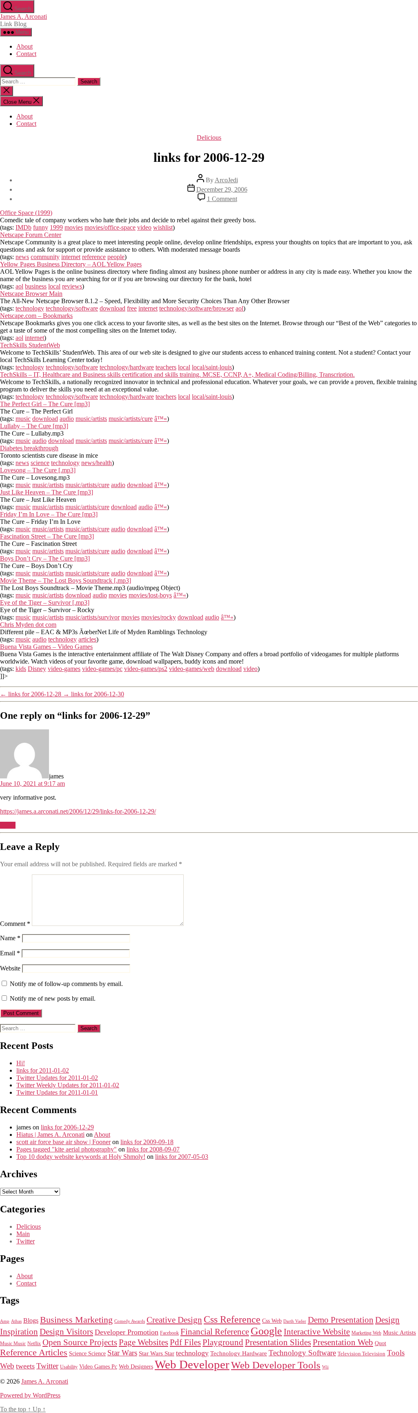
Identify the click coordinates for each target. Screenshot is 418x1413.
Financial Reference (214, 1332)
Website (10, 968)
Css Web (272, 1320)
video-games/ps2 (145, 668)
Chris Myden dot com (28, 624)
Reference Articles (33, 1352)
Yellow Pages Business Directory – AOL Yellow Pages (71, 264)
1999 (56, 227)
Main (23, 1233)
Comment (15, 923)
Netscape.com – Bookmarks (36, 315)
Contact (26, 53)
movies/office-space (110, 227)
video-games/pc (102, 668)
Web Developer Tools (275, 1365)
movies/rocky (158, 617)
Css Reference (232, 1319)
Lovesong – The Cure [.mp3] (38, 470)
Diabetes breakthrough (29, 448)
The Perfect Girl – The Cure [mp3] (45, 403)
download (112, 308)
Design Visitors (66, 1332)
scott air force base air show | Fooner (63, 1141)
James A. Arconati (23, 16)
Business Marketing (76, 1320)
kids (21, 668)
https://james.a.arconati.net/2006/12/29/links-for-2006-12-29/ (78, 811)
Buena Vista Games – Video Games (46, 646)
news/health (96, 462)
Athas (16, 1321)
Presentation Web (343, 1342)
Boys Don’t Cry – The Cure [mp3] (45, 558)
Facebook (169, 1333)
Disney (37, 668)
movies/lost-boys (150, 595)
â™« (160, 418)
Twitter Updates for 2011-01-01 (57, 1092)
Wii (325, 1366)
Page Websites (143, 1342)
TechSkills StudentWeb (30, 345)
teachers (166, 367)
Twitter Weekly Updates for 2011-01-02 (67, 1085)
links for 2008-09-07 (153, 1149)
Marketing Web (366, 1333)
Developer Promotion (126, 1332)
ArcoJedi (226, 180)
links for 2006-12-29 (67, 1127)
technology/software (72, 308)
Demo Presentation (341, 1320)
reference (94, 256)
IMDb (23, 227)
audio (67, 418)
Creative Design (174, 1320)
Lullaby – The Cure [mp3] (34, 426)
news (22, 256)
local (54, 286)
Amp (4, 1321)
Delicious (209, 137)
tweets (25, 1366)
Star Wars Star (156, 1353)
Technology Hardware (238, 1353)
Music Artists (399, 1332)
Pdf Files (185, 1342)
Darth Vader (294, 1321)
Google (266, 1331)
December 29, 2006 (221, 189)
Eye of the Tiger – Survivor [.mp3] (44, 602)
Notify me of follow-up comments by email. (66, 983)
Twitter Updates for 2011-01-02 (57, 1077)
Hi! (20, 1063)
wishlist (163, 227)
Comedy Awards (129, 1321)
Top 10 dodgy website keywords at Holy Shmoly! (80, 1156)
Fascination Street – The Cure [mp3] (47, 536)
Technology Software (302, 1352)
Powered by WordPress (30, 1395)
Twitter (25, 1241)
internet (70, 256)
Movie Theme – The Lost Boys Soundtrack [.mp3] (65, 580)
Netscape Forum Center (30, 234)
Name (10, 938)
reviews (72, 286)
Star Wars (122, 1352)
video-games (64, 668)
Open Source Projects (79, 1342)
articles (87, 639)
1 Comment (222, 198)
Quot (380, 1343)
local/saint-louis (212, 367)
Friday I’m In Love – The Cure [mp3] (49, 514)
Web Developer (192, 1364)
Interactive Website (317, 1332)
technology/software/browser (196, 308)
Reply (8, 825)
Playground (222, 1342)
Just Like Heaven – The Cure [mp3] (46, 492)
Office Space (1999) (26, 212)
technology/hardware (127, 367)
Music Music (13, 1343)
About (24, 46)
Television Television (361, 1354)
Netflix (34, 1343)
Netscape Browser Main (31, 293)
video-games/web (191, 668)
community (45, 256)
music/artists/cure (131, 418)
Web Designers (136, 1367)
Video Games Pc (98, 1367)
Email (10, 953)
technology (30, 308)
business (36, 286)
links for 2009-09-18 (146, 1141)
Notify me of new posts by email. (53, 998)
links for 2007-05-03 (181, 1156)
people (116, 256)
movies (73, 227)
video (144, 227)
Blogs (30, 1320)
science (40, 462)
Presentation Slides (278, 1342)
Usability (69, 1367)
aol (19, 286)
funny (40, 227)
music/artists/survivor (92, 617)
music (23, 418)
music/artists (91, 418)
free (132, 308)
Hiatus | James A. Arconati (50, 1134)
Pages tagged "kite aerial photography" (66, 1149)
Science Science (87, 1353)
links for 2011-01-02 (42, 1070)
